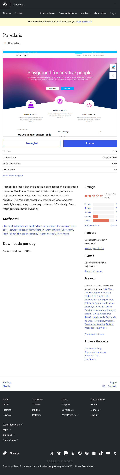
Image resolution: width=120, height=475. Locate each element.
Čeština (109, 289)
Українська (90, 327)
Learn (64, 399)
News (6, 404)
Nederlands (99, 317)
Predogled (32, 143)
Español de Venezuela (95, 310)
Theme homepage (12, 175)
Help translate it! (84, 21)
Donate (96, 409)
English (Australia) (102, 292)
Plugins (36, 409)
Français (111, 310)
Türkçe (109, 324)
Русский (109, 320)
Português (99, 320)
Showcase (37, 399)
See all (113, 225)
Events (94, 404)
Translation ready (46, 233)
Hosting (7, 409)
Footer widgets (33, 229)
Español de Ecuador (104, 303)
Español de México (102, 306)
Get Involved (98, 399)
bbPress (9, 434)
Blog (5, 226)
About (6, 399)
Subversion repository (95, 352)
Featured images (17, 229)
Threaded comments (27, 233)
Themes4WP (14, 43)
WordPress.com (13, 424)
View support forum (94, 248)
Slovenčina (90, 324)
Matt (7, 429)
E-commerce (63, 226)
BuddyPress (11, 440)
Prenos (90, 143)
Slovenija (14, 453)
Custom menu (49, 226)
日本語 (96, 313)
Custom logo (35, 226)
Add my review (92, 225)
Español (88, 306)
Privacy (7, 414)
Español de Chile (93, 299)
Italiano (88, 313)
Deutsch (89, 292)
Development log (93, 348)
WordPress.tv (70, 414)
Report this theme (93, 271)
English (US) (103, 296)
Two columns (62, 233)
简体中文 (102, 327)
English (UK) (90, 296)
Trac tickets (90, 359)
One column (67, 229)
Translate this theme (94, 334)
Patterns (36, 414)
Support (65, 404)
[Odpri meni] (115, 4)
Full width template (51, 229)
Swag (95, 414)
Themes (7, 13)
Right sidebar (9, 233)
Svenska (100, 324)
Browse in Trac (92, 355)
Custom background (18, 226)
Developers (67, 409)
